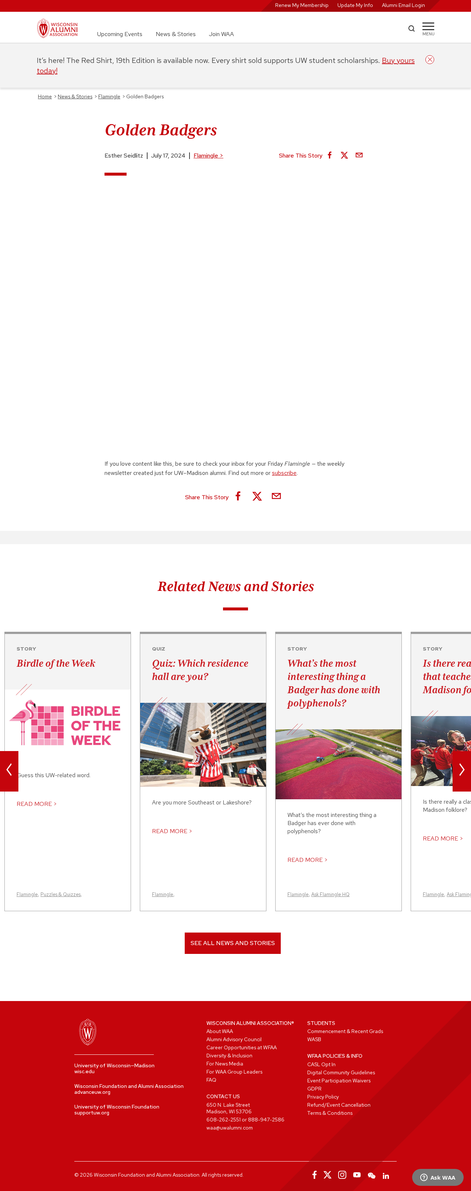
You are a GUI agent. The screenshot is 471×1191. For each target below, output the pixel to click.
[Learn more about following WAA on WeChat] (371, 1174)
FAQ (211, 1080)
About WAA (219, 1031)
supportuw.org (91, 1112)
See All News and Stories (233, 943)
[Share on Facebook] (329, 156)
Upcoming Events (119, 34)
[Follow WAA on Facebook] (312, 1174)
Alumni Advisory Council (234, 1039)
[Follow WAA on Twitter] (327, 1174)
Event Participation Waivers (339, 1080)
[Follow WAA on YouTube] (357, 1174)
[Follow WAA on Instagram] (342, 1174)
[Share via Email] (359, 156)
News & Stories (176, 34)
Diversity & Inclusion (229, 1055)
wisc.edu (84, 1071)
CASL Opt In (321, 1064)
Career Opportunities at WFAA (241, 1047)
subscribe (284, 473)
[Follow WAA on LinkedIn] (386, 1174)
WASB (314, 1039)
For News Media (224, 1063)
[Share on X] (344, 156)
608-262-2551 (223, 1119)
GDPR (314, 1088)
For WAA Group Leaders (234, 1071)
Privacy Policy (323, 1096)
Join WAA (221, 34)
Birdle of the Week (56, 663)
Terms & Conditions (330, 1113)
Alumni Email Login (403, 5)
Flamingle (208, 155)
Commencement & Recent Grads (345, 1031)
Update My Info (355, 5)
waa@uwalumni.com (229, 1127)
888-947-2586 (266, 1119)
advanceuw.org (92, 1092)
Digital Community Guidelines (341, 1072)
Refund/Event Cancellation (339, 1105)
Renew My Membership (302, 5)
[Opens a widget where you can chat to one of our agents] (438, 1178)
